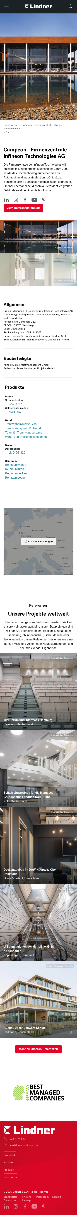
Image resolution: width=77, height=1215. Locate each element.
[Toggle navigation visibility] (6, 6)
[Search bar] (70, 6)
